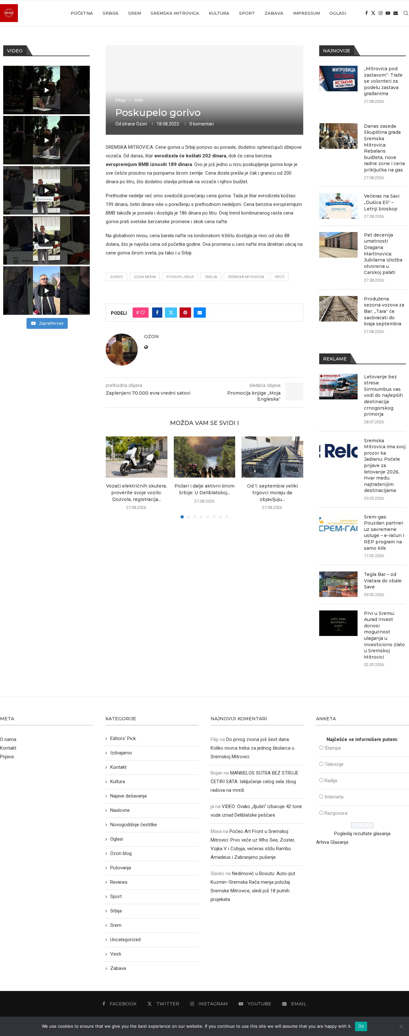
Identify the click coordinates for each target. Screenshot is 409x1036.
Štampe (333, 748)
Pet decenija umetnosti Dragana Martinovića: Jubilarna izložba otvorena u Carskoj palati (383, 254)
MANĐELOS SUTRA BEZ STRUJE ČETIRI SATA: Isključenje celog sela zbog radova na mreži (254, 781)
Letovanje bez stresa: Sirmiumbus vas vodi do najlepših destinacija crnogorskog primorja (383, 395)
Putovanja (120, 868)
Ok (361, 1026)
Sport (247, 13)
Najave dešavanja (128, 796)
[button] (114, 477)
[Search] (406, 13)
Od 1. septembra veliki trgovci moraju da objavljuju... (272, 492)
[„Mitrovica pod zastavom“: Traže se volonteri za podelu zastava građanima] (338, 78)
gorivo (116, 277)
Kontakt (8, 748)
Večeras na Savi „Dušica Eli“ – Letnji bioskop (381, 202)
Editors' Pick (123, 738)
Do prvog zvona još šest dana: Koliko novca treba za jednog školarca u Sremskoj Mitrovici (252, 748)
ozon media (145, 277)
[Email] (395, 13)
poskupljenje (180, 277)
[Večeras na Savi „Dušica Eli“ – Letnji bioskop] (338, 206)
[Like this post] (142, 312)
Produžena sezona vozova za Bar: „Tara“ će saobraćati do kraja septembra (384, 311)
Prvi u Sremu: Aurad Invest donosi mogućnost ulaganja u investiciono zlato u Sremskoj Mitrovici (384, 635)
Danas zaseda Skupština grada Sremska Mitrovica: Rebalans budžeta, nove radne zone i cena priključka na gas (384, 148)
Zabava (274, 13)
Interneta (334, 797)
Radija (331, 780)
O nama (8, 739)
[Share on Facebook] (157, 312)
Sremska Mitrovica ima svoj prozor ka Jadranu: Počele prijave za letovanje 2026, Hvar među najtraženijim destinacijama (384, 466)
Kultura (219, 13)
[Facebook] (366, 13)
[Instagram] (380, 13)
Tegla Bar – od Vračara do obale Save (383, 580)
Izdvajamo (121, 753)
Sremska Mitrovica (174, 13)
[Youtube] (388, 13)
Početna (82, 13)
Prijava (7, 757)
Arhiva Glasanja (332, 842)
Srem (134, 13)
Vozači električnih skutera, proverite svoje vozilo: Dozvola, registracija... (136, 492)
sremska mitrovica (246, 277)
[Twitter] (373, 13)
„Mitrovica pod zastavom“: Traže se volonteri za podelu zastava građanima (383, 81)
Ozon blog (121, 853)
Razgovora (336, 813)
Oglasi (337, 13)
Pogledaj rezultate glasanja (362, 833)
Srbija (111, 13)
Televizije (334, 764)
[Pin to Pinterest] (185, 312)
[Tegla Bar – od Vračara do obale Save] (338, 584)
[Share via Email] (200, 312)
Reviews (118, 882)
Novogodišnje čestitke (133, 825)
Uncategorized (125, 939)
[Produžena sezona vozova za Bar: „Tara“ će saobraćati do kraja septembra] (338, 308)
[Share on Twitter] (171, 312)
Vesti (279, 277)
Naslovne (120, 810)
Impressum (306, 13)
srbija (211, 277)
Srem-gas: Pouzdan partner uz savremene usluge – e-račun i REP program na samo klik (384, 532)
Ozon (141, 123)
